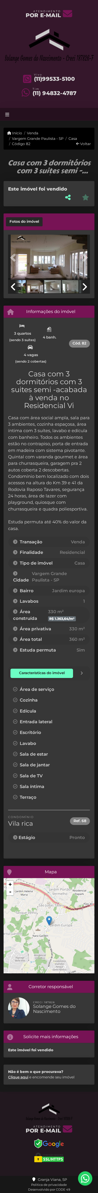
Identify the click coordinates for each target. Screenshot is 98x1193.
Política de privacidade (49, 1185)
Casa (73, 138)
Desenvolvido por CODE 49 (49, 1189)
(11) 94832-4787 (55, 93)
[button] (14, 258)
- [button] (10, 891)
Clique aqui (18, 1077)
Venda (32, 133)
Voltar (85, 144)
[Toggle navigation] (7, 114)
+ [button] (10, 884)
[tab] (24, 221)
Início (16, 133)
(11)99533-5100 (54, 79)
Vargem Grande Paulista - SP (38, 138)
